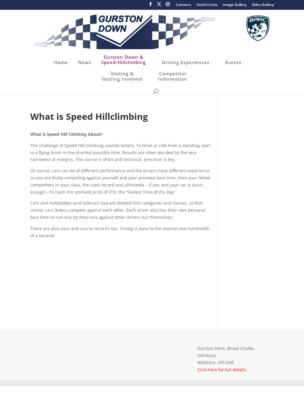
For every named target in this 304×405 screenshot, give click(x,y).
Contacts (183, 5)
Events (233, 62)
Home (61, 62)
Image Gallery (234, 5)
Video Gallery (263, 5)
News (84, 62)
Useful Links (207, 5)
